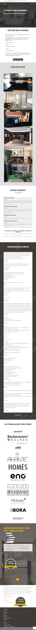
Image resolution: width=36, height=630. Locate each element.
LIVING (5, 613)
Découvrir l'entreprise (18, 59)
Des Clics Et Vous (20, 627)
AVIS (4, 620)
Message (5, 542)
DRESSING (5, 615)
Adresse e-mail (6, 537)
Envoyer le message (8, 552)
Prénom (5, 535)
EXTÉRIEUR (5, 619)
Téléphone (5, 539)
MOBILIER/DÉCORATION (7, 617)
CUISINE (5, 610)
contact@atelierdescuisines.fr (8, 576)
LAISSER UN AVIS (6, 622)
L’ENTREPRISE (6, 609)
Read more (5, 205)
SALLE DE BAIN (6, 612)
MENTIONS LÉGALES (7, 625)
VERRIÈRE (5, 616)
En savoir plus (18, 415)
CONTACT (5, 623)
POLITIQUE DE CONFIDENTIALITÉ (9, 626)
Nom (4, 533)
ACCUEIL (5, 608)
